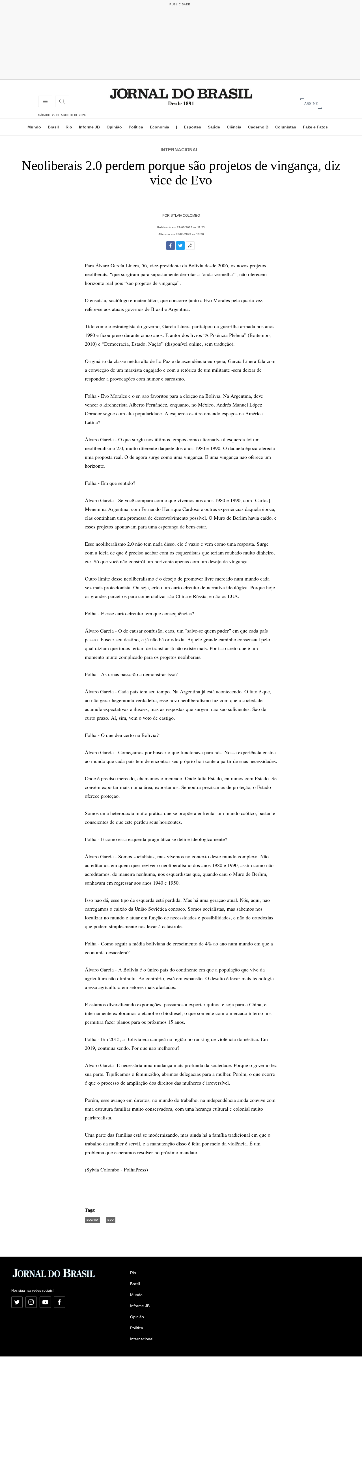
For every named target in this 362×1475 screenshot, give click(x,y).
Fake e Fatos (315, 127)
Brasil (53, 127)
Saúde (214, 127)
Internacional (180, 149)
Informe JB (89, 127)
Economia (159, 127)
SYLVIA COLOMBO (185, 216)
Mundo (34, 127)
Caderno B (258, 127)
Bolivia (92, 1219)
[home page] (181, 93)
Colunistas (285, 127)
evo (110, 1219)
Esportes (192, 127)
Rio (69, 127)
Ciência (234, 127)
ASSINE (311, 103)
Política (136, 127)
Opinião (114, 127)
